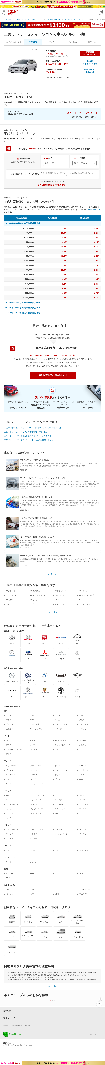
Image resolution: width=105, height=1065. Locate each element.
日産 (32, 715)
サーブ (8, 862)
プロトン (34, 890)
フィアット (59, 829)
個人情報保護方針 (17, 1025)
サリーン (58, 775)
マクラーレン (60, 809)
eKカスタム (35, 591)
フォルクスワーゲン (63, 745)
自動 (92, 42)
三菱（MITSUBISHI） (53, 19)
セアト (33, 894)
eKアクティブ (11, 591)
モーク (8, 818)
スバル (57, 720)
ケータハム (59, 804)
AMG (8, 740)
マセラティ (10, 834)
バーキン (9, 894)
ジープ (33, 779)
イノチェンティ (36, 838)
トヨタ (8, 715)
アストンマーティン (38, 795)
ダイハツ (9, 724)
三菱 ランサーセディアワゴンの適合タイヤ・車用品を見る (27, 436)
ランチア (34, 834)
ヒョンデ (9, 874)
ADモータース (11, 878)
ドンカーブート (85, 890)
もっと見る (51, 574)
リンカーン (10, 775)
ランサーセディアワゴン (72, 19)
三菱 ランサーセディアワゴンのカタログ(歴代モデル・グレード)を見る (32, 428)
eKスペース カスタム (87, 595)
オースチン (83, 809)
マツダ (8, 720)
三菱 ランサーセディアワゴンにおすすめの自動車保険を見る (28, 440)
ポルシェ (82, 745)
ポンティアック (61, 770)
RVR (8, 604)
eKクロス (83, 591)
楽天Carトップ (7, 19)
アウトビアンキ (36, 829)
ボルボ (33, 862)
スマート (82, 740)
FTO (57, 600)
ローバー (82, 800)
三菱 (81, 715)
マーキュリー (84, 770)
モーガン (9, 809)
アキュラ (82, 729)
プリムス (82, 775)
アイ (32, 604)
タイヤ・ (72, 42)
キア (56, 874)
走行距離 (78, 158)
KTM (57, 894)
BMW (32, 740)
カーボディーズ (85, 804)
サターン (58, 766)
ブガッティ (83, 850)
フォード (34, 770)
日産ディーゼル (61, 724)
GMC (81, 779)
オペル (33, 745)
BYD (7, 890)
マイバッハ (34, 749)
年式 (47, 158)
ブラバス (58, 749)
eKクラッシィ (60, 591)
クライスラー (35, 766)
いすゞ (33, 720)
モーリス (9, 813)
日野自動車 (83, 724)
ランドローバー (36, 800)
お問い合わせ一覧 (16, 1045)
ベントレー (10, 800)
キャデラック (11, 766)
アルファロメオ (12, 829)
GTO (81, 600)
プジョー (34, 850)
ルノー (57, 850)
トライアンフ (35, 813)
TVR (7, 795)
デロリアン (34, 775)
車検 (52, 42)
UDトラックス (36, 729)
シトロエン (10, 850)
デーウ (33, 874)
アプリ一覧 (6, 1045)
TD (56, 890)
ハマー (8, 784)
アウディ (9, 745)
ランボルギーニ (61, 834)
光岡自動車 (34, 724)
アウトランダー (85, 604)
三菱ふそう (10, 729)
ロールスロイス (12, 804)
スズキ (82, 720)
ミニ (81, 749)
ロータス (58, 800)
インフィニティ (36, 784)
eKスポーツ (10, 600)
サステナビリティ (29, 1045)
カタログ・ (13, 42)
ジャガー (58, 795)
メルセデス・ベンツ (14, 749)
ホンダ (57, 715)
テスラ (8, 779)
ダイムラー (83, 795)
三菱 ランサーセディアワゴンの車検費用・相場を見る (26, 432)
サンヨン (82, 874)
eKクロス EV (11, 595)
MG (56, 813)
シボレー (82, 766)
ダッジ (57, 779)
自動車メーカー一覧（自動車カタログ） (29, 19)
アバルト (9, 838)
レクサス (58, 729)
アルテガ (9, 754)
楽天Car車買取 (94, 210)
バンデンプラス (36, 809)
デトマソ (82, 834)
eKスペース (59, 595)
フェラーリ (83, 829)
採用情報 (27, 1025)
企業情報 (5, 1025)
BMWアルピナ (60, 740)
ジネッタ (34, 804)
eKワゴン (34, 600)
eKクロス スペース (38, 595)
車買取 (33, 42)
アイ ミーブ (59, 604)
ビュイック (10, 770)
